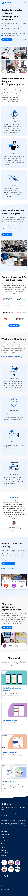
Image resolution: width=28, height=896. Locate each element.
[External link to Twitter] (5, 876)
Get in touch (7, 40)
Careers (3, 847)
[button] (25, 2)
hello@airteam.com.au (7, 816)
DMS (2, 837)
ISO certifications (8, 564)
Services (4, 831)
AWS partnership (8, 568)
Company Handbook (4, 851)
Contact (3, 855)
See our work (20, 40)
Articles (3, 841)
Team (3, 844)
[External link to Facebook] (2, 876)
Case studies (5, 834)
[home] (6, 2)
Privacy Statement (5, 885)
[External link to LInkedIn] (7, 876)
